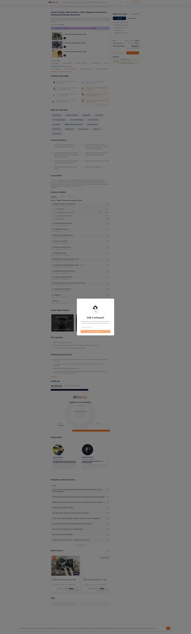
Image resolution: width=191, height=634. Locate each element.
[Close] (112, 300)
